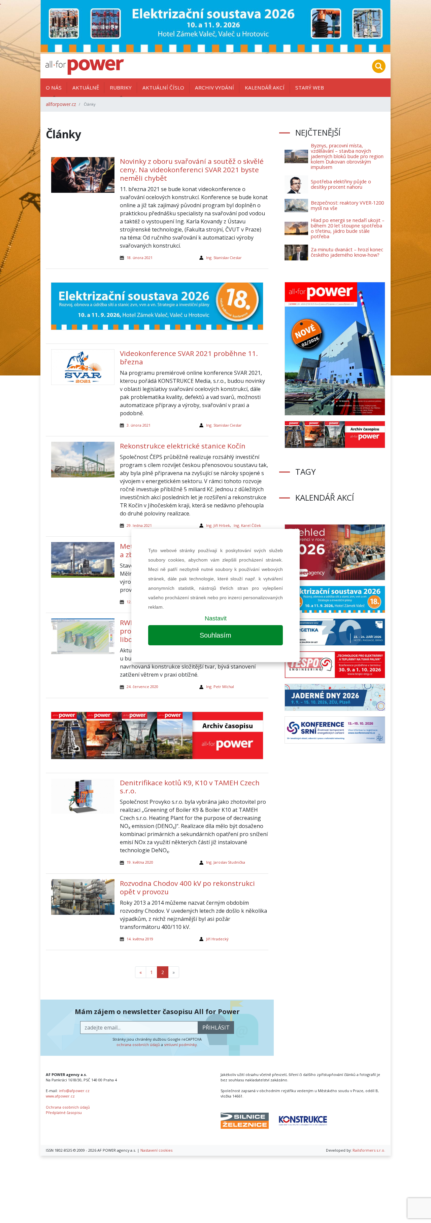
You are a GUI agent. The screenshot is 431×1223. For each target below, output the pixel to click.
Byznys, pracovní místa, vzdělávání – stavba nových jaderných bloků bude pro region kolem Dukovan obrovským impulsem (347, 156)
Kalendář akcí (265, 87)
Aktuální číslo (163, 87)
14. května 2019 (140, 938)
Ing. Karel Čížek (247, 525)
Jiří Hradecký (217, 938)
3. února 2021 (139, 425)
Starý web (309, 87)
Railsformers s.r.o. (369, 1150)
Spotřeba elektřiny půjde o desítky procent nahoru (341, 184)
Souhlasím (215, 635)
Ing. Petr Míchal (220, 686)
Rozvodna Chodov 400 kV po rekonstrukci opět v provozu (187, 887)
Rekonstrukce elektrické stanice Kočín (182, 446)
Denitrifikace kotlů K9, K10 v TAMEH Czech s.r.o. (190, 787)
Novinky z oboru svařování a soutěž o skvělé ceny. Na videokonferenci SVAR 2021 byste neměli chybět (192, 169)
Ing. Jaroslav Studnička (225, 862)
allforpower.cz (61, 104)
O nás (54, 87)
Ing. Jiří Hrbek (218, 525)
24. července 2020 (142, 686)
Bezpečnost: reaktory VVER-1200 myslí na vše (347, 205)
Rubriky (121, 87)
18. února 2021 (140, 257)
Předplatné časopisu (64, 1112)
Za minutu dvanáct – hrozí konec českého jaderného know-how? (347, 252)
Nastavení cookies (156, 1150)
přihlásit (216, 1027)
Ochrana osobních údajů (68, 1107)
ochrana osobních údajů (138, 1044)
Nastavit (216, 618)
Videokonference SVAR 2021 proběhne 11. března (189, 357)
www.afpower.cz (60, 1096)
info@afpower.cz (74, 1090)
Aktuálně (85, 87)
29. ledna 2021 (139, 525)
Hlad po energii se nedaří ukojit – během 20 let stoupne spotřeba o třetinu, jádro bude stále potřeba (348, 228)
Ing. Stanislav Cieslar (224, 257)
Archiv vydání (214, 87)
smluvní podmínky (180, 1044)
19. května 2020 (140, 862)
